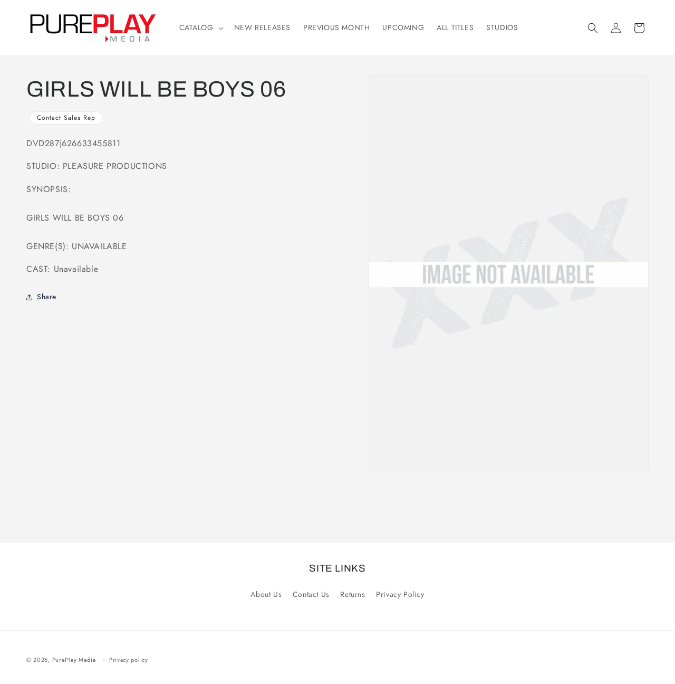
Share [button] (46, 296)
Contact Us (311, 594)
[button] (200, 27)
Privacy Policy (400, 594)
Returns (352, 594)
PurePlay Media (74, 660)
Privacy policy (128, 660)
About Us (266, 594)
